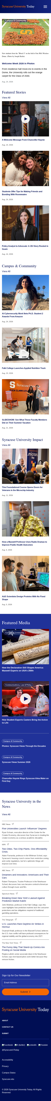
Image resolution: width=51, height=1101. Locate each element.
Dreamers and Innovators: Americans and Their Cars (25, 876)
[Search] (38, 6)
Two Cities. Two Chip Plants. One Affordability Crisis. (24, 850)
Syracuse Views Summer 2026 (16, 762)
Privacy (5, 1066)
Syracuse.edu (8, 1079)
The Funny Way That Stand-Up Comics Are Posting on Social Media (23, 948)
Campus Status (8, 1073)
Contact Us (7, 1027)
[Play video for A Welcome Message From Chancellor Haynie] (25, 118)
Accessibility (7, 1060)
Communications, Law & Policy (18, 685)
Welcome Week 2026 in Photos (18, 63)
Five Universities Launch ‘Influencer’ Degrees (24, 828)
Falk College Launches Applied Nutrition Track (24, 368)
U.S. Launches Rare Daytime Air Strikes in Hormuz (23, 925)
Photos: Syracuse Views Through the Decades (24, 746)
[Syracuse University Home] (18, 6)
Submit (24, 992)
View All (6, 97)
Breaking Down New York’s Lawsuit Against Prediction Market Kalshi (23, 899)
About (5, 1021)
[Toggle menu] (45, 6)
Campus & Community (15, 21)
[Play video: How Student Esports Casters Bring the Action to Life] (25, 698)
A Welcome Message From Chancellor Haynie (23, 140)
